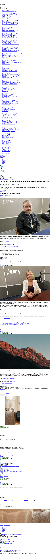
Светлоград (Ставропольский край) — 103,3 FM (10, 101)
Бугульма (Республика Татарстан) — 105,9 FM (10, 22)
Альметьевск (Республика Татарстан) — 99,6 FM (10, 12)
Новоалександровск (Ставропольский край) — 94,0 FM (11, 79)
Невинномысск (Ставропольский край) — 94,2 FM (10, 75)
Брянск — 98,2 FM (5, 21)
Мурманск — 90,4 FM (6, 73)
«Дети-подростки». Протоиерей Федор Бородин (10, 246)
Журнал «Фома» (3, 534)
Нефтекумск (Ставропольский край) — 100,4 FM (10, 76)
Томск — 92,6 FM (5, 116)
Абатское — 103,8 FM (6, 133)
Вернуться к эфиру (3, 7)
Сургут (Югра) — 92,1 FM (6, 108)
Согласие (6, 438)
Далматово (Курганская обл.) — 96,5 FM (9, 35)
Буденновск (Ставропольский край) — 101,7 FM (10, 23)
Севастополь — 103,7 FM (6, 102)
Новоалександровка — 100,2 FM (7, 148)
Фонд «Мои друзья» (9, 534)
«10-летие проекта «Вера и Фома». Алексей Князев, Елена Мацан (13, 324)
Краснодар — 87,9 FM (6, 63)
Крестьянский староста (4, 476)
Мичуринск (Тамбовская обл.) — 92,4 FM (9, 72)
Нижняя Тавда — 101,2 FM (6, 147)
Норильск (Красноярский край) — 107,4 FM (9, 83)
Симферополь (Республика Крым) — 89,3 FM (10, 103)
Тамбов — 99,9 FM (5, 110)
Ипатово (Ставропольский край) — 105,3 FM (9, 48)
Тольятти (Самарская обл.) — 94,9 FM (8, 115)
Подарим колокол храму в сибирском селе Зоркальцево (9, 466)
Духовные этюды (3, 327)
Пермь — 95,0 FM (5, 91)
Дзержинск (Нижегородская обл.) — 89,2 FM (9, 36)
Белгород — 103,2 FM (6, 17)
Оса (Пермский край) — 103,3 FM (8, 88)
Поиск (11, 177)
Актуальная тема (11, 179)
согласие (6, 443)
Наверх (1, 525)
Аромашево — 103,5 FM (6, 134)
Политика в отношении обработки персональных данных (10, 550)
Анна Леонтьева (6, 241)
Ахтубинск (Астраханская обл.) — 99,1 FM (9, 16)
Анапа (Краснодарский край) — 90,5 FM (9, 13)
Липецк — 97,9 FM (5, 67)
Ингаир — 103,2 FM (5, 143)
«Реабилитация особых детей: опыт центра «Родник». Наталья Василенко (14, 322)
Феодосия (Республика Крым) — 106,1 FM (9, 122)
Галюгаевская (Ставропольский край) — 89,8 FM (10, 32)
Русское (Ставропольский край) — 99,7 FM (9, 96)
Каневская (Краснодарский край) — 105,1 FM (10, 52)
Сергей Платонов (7, 318)
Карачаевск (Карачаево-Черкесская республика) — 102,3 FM (12, 53)
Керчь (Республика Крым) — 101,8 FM (8, 55)
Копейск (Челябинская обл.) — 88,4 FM (9, 60)
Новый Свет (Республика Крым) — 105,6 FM (9, 84)
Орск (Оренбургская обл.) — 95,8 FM (8, 87)
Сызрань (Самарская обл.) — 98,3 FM (8, 109)
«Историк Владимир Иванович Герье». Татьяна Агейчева (10, 481)
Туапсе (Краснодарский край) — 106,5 (8, 118)
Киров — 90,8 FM (5, 57)
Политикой (3, 439)
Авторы (3, 161)
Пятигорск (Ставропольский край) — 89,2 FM (10, 93)
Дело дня (1, 155)
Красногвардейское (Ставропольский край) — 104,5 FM (11, 62)
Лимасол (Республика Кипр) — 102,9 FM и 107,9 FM (11, 66)
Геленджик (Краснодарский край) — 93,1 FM (9, 33)
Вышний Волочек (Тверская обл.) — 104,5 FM (10, 30)
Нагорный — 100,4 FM (6, 146)
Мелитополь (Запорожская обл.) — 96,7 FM (9, 71)
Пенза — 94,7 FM (5, 90)
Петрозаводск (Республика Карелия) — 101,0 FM (10, 92)
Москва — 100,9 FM (5, 10)
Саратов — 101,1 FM (5, 99)
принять (1, 555)
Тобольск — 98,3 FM (5, 149)
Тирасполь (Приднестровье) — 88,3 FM (9, 112)
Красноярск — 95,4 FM (6, 64)
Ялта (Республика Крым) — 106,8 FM (8, 131)
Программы (4, 159)
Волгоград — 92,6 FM (6, 26)
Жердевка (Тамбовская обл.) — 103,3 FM (9, 42)
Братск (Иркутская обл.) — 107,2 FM (8, 19)
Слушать (1, 454)
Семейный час (2, 191)
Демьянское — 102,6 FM (6, 140)
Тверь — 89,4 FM (5, 111)
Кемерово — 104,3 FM (6, 54)
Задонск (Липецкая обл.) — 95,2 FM (8, 43)
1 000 (3, 389)
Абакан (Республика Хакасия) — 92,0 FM (9, 11)
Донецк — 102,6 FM (5, 38)
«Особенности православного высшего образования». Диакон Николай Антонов (15, 323)
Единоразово (9, 392)
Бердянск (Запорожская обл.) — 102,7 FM (9, 18)
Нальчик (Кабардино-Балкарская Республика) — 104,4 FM (12, 74)
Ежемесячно (3, 392)
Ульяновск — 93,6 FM (6, 120)
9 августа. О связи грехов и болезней (6, 455)
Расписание (4, 160)
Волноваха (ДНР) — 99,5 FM (7, 27)
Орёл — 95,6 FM (5, 86)
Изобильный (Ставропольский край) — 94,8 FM (10, 47)
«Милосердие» (15, 534)
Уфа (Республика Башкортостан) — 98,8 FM (9, 121)
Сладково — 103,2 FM (6, 151)
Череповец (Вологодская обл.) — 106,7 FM (9, 126)
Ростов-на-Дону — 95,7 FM (7, 95)
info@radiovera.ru (13, 551)
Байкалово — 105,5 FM (6, 135)
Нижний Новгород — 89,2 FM (7, 78)
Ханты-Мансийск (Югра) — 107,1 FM (8, 124)
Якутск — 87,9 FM (5, 130)
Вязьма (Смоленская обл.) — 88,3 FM (8, 31)
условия (7, 393)
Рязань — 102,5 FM (5, 97)
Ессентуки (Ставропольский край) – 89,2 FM (9, 40)
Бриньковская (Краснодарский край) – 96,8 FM (10, 20)
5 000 (4, 389)
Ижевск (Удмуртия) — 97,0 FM (7, 46)
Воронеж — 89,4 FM (5, 29)
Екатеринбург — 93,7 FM (6, 39)
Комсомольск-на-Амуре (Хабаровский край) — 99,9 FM (11, 59)
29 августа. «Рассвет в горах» (7, 383)
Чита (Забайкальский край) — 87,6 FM (8, 127)
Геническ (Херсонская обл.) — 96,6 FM (8, 34)
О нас (3, 163)
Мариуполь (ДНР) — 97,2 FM (7, 69)
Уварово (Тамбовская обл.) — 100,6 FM (8, 119)
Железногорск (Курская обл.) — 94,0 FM (9, 41)
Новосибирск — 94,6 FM (6, 81)
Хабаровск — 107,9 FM (6, 123)
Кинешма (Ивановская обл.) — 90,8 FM (9, 56)
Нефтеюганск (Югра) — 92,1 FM (7, 77)
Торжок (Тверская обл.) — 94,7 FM (8, 117)
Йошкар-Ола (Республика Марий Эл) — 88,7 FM (10, 50)
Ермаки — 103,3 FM (5, 141)
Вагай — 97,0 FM (5, 138)
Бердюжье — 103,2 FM (6, 136)
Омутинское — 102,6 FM (6, 150)
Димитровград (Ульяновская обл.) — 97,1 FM (9, 37)
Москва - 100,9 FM (3, 8)
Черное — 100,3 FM (5, 152)
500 (1, 389)
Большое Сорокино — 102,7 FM (7, 137)
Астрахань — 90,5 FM (6, 15)
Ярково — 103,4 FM (5, 153)
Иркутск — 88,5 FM (5, 49)
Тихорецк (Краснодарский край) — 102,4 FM (9, 113)
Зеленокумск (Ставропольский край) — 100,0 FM (10, 44)
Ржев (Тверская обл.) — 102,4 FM (8, 94)
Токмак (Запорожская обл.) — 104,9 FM (9, 114)
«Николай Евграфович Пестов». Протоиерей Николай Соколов (11, 471)
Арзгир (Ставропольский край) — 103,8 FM (9, 14)
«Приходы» (20, 534)
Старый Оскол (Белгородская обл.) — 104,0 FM (10, 106)
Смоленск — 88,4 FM (6, 104)
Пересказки (5, 475)
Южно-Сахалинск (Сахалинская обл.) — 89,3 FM (10, 129)
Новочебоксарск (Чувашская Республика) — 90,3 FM (11, 82)
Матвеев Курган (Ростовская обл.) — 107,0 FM (10, 70)
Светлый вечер (6, 470)
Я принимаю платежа (6, 393)
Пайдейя (1, 259)
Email (1, 431)
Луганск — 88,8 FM (5, 68)
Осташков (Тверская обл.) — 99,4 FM (8, 89)
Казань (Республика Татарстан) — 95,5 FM (9, 51)
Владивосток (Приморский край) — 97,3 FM (9, 24)
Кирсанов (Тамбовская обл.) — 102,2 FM (9, 58)
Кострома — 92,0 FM (5, 61)
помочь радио (2, 156)
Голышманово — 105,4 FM (6, 139)
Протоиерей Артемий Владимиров (9, 378)
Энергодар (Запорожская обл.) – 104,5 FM (9, 128)
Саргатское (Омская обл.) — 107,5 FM (8, 100)
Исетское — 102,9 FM (6, 144)
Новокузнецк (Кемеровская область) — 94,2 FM (10, 80)
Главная (1, 179)
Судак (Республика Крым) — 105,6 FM (8, 107)
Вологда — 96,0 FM (5, 28)
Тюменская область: (5, 132)
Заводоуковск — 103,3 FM (6, 142)
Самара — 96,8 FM (5, 98)
